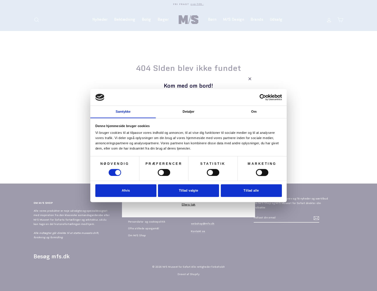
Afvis (126, 190)
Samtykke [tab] (123, 112)
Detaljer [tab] (189, 112)
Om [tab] (254, 112)
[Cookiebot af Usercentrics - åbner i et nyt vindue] (263, 97)
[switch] (164, 172)
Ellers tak (188, 204)
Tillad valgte (188, 190)
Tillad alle (251, 190)
